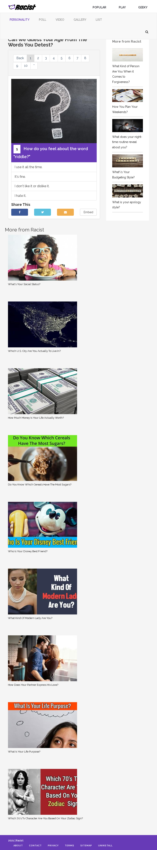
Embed (88, 212)
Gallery (80, 19)
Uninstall (105, 845)
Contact (35, 845)
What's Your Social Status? (24, 284)
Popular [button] (100, 7)
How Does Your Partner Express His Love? (33, 684)
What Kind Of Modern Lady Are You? (30, 618)
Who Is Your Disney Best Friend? (27, 551)
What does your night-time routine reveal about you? (127, 142)
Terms (69, 845)
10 (26, 66)
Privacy (53, 845)
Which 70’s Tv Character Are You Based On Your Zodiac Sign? (45, 818)
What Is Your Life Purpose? (24, 751)
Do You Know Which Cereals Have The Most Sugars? (39, 484)
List (99, 19)
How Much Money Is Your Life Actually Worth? (36, 417)
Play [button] (122, 7)
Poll (42, 19)
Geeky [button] (143, 7)
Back (20, 58)
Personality (19, 19)
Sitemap (86, 845)
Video (60, 19)
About (18, 845)
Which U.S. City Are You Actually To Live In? (34, 350)
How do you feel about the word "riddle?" (50, 152)
